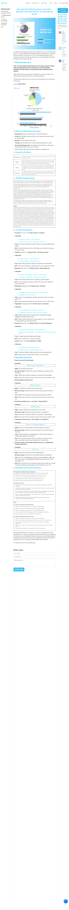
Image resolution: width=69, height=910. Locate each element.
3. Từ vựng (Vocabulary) (4, 20)
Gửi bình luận (19, 569)
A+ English (24, 534)
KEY (2, 27)
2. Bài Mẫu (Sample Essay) (6, 16)
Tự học (50, 3)
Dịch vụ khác (44, 3)
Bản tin (55, 3)
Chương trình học (35, 3)
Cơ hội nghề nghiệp (63, 3)
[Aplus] (4, 3)
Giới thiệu (27, 3)
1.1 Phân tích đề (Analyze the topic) (6, 12)
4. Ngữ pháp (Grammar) (4, 24)
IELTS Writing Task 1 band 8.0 (29, 55)
